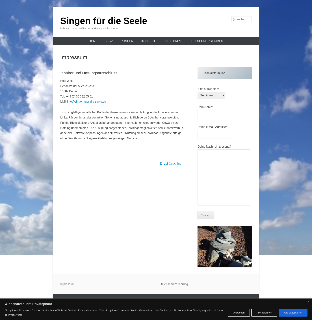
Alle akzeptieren (293, 312)
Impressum (73, 57)
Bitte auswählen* (208, 88)
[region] (156, 309)
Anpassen (239, 312)
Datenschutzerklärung (174, 284)
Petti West (174, 41)
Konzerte (149, 41)
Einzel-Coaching (172, 163)
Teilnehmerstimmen (207, 41)
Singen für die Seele (103, 21)
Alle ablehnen (264, 312)
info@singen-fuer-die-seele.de (86, 101)
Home (93, 41)
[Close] (308, 301)
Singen (127, 41)
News (109, 41)
